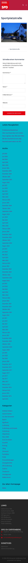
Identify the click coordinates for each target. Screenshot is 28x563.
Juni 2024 (5, 217)
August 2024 (6, 214)
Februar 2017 (6, 384)
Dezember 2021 (7, 304)
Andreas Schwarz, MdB (7, 513)
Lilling (4, 448)
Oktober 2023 (6, 240)
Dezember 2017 (7, 364)
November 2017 (7, 367)
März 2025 (5, 197)
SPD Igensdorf (5, 515)
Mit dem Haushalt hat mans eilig (11, 139)
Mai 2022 (5, 289)
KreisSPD (5, 443)
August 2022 (6, 280)
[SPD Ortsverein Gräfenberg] (5, 5)
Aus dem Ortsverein (8, 417)
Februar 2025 (6, 200)
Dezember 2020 (7, 338)
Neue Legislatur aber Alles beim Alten (13, 136)
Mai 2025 (5, 191)
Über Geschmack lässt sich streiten (12, 133)
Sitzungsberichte (7, 463)
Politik (4, 457)
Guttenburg (5, 431)
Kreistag (4, 445)
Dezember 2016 (7, 387)
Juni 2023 (5, 252)
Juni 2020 (5, 355)
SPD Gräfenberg (7, 466)
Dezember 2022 (7, 269)
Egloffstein (5, 422)
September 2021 (7, 312)
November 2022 (7, 272)
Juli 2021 (4, 318)
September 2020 (7, 347)
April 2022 (5, 292)
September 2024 (7, 211)
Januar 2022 (5, 301)
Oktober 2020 (6, 344)
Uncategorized (6, 474)
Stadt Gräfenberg (6, 523)
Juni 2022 (5, 286)
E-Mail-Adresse (7, 95)
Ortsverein (5, 451)
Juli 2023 (4, 249)
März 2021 (5, 330)
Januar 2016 (5, 393)
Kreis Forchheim (7, 440)
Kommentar (7, 73)
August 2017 (6, 373)
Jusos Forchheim (6, 521)
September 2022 (7, 278)
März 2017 (5, 381)
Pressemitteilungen (8, 460)
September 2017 (7, 370)
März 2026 (5, 165)
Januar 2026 (5, 168)
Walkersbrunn (6, 477)
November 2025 (7, 174)
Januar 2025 (5, 203)
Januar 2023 (5, 266)
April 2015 (5, 399)
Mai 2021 (5, 324)
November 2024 (7, 205)
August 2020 (6, 350)
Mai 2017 (5, 379)
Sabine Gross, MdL (6, 509)
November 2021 (7, 306)
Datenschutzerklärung (7, 548)
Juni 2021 (5, 321)
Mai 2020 (5, 358)
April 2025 (5, 194)
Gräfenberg (5, 425)
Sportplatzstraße (15, 49)
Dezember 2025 (7, 171)
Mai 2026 (5, 159)
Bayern (4, 419)
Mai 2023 (5, 254)
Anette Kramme (7, 414)
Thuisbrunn (5, 471)
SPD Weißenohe (6, 517)
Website (5, 103)
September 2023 (7, 243)
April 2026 (5, 162)
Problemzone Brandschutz (10, 130)
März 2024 (5, 226)
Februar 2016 (6, 390)
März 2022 (5, 295)
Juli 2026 (4, 153)
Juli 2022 (4, 283)
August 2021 (6, 315)
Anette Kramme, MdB (7, 511)
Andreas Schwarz (7, 411)
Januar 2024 (5, 231)
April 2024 (5, 223)
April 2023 (5, 257)
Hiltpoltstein (6, 434)
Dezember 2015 (7, 396)
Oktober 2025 (6, 177)
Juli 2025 (4, 185)
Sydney (19, 560)
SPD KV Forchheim (6, 519)
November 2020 (7, 341)
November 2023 (7, 237)
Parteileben (5, 454)
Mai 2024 (5, 220)
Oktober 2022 (6, 275)
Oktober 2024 (6, 208)
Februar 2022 (6, 298)
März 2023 (5, 260)
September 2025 (7, 179)
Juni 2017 (5, 376)
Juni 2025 (5, 188)
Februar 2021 (6, 332)
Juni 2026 (5, 156)
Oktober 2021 (6, 309)
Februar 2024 (6, 229)
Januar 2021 (5, 335)
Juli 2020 (4, 353)
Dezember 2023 (7, 234)
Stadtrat (4, 468)
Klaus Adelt (5, 437)
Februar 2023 (6, 263)
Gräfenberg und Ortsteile (9, 428)
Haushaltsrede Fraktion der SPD (11, 141)
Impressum (4, 546)
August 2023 (6, 246)
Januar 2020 (5, 361)
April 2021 (5, 327)
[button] (23, 5)
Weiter (4, 488)
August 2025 (6, 182)
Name (5, 87)
